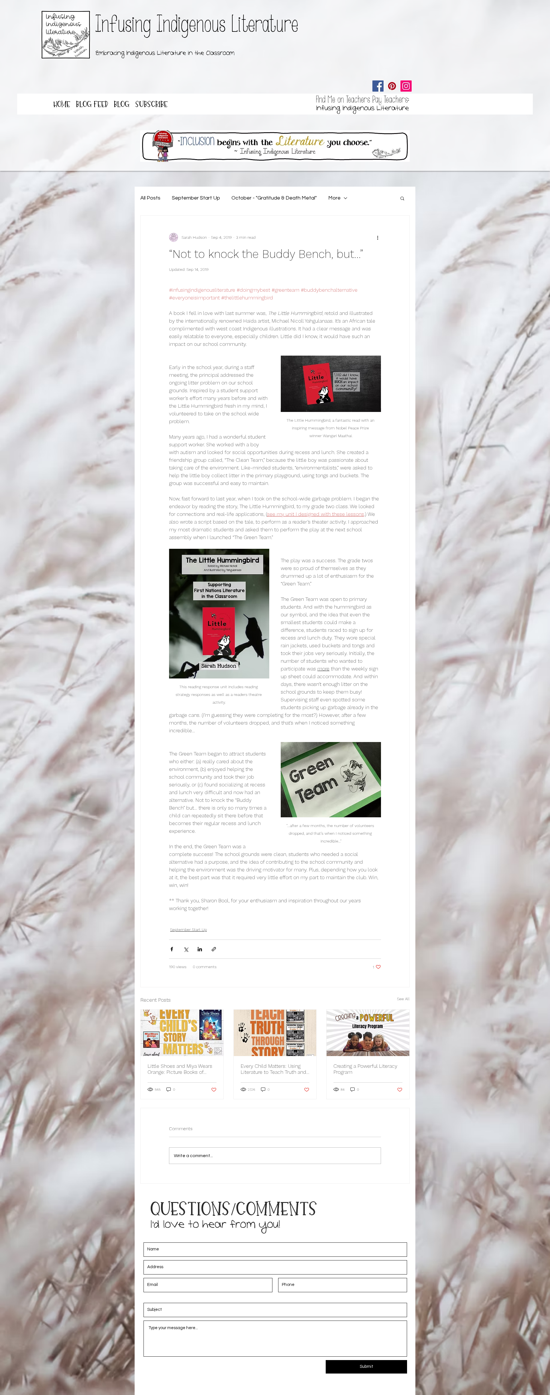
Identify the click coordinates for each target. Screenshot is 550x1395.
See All (403, 999)
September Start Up (196, 198)
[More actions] (377, 237)
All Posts (150, 198)
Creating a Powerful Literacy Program (365, 1069)
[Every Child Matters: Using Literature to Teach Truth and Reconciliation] (275, 1033)
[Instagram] (406, 86)
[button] (402, 198)
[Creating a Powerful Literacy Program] (368, 1033)
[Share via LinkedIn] (200, 949)
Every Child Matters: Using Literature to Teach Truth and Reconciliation (273, 1069)
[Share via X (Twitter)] (185, 949)
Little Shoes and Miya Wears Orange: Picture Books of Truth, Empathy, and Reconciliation (180, 1069)
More (334, 198)
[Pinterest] (392, 86)
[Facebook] (378, 86)
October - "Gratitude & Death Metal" (274, 198)
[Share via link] (214, 949)
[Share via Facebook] (171, 949)
